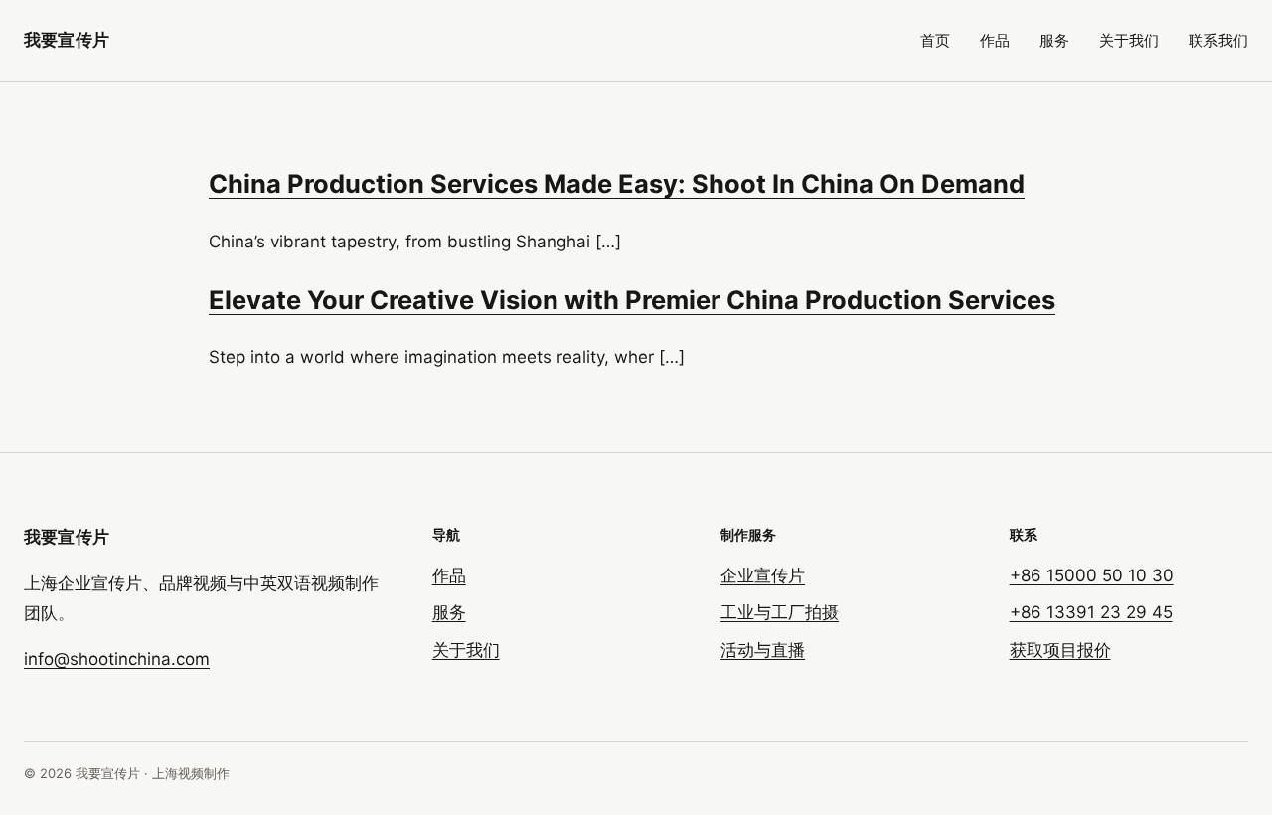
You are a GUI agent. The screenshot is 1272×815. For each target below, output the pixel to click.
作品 (995, 40)
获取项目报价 (1060, 650)
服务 (1054, 40)
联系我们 (1218, 40)
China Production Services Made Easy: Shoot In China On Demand (617, 183)
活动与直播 (762, 650)
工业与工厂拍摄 (779, 612)
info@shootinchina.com (117, 659)
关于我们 (1129, 40)
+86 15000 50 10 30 (1092, 575)
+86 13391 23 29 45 (1091, 612)
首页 (935, 40)
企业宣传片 (762, 575)
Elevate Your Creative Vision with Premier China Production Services (632, 299)
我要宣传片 (66, 40)
